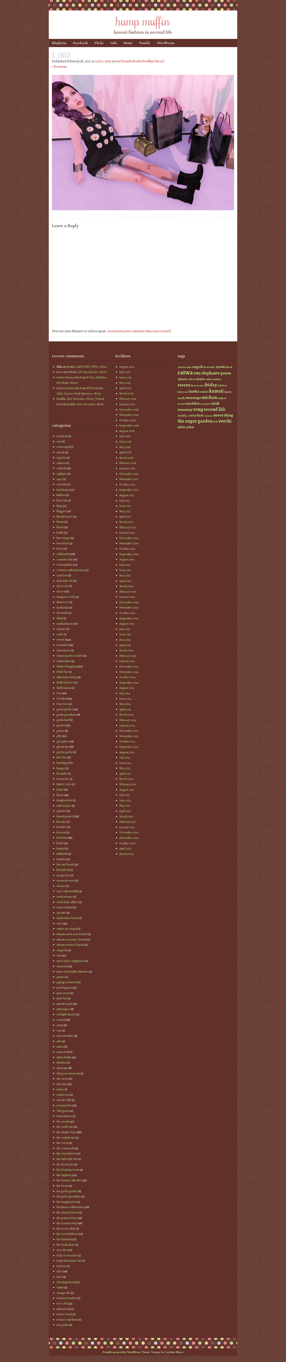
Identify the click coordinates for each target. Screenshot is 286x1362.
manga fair (63, 875)
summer (208, 415)
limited (61, 849)
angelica (199, 366)
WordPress (165, 43)
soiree (60, 1089)
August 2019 (126, 367)
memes (61, 886)
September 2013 (129, 747)
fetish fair (62, 672)
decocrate (63, 586)
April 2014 (125, 709)
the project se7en (67, 1218)
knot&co (62, 827)
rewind (61, 1020)
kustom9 (62, 838)
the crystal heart (66, 1154)
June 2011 (125, 800)
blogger (61, 511)
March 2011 (126, 817)
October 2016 (127, 549)
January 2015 (127, 661)
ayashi (220, 366)
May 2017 (124, 511)
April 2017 (125, 517)
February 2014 (127, 720)
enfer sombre (213, 379)
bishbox (61, 495)
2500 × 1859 (103, 61)
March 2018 (126, 458)
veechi (225, 421)
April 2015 (125, 645)
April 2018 (125, 452)
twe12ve (61, 1266)
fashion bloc (64, 661)
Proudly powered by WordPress (121, 1352)
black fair (62, 500)
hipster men (64, 784)
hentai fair (63, 779)
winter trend (64, 1314)
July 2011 (124, 795)
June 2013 (125, 763)
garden (61, 725)
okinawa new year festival (72, 934)
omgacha (62, 950)
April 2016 (125, 581)
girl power (63, 741)
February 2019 (127, 399)
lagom (227, 391)
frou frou (62, 704)
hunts (60, 795)
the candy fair (65, 1127)
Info (113, 43)
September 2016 (129, 554)
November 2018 (129, 415)
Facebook (80, 43)
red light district (66, 1014)
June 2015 (125, 634)
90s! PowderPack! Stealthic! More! (139, 61)
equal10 (61, 629)
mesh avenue (65, 897)
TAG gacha (63, 1111)
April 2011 (125, 811)
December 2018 (129, 410)
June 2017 (125, 506)
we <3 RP (62, 1304)
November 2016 (128, 543)
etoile (60, 634)
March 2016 (126, 586)
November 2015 (128, 608)
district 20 (63, 602)
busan (60, 549)
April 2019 (125, 388)
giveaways (63, 747)
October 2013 (127, 741)
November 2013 (128, 736)
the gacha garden (67, 1191)
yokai (190, 427)
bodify (60, 533)
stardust (197, 415)
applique (62, 474)
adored (182, 367)
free (59, 693)
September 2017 (129, 490)
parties (61, 977)
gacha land (63, 720)
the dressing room (68, 1170)
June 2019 (125, 377)
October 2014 (127, 677)
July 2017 (124, 501)
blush (60, 527)
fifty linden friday (67, 677)
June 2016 (125, 570)
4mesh (61, 452)
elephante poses (216, 373)
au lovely (62, 484)
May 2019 (125, 383)
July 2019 (124, 372)
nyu (202, 403)
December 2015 (128, 602)
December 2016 (128, 538)
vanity (60, 1287)
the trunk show (66, 1245)
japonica (61, 811)
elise (191, 379)
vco (215, 421)
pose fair (62, 998)
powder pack (64, 1004)
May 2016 (124, 576)
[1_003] (143, 209)
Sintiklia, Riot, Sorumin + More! (85, 404)
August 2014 (126, 688)
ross (59, 1031)
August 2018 (126, 431)
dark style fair (65, 581)
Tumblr (145, 43)
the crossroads (65, 1148)
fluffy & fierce (65, 682)
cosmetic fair (64, 559)
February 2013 (127, 784)
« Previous (59, 66)
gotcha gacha (64, 752)
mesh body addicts (67, 902)
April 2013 (125, 774)
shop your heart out (68, 1073)
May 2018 (125, 447)
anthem (61, 463)
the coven (62, 1143)
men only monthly (67, 891)
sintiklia (182, 415)
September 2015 (129, 618)
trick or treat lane (67, 1255)
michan (209, 397)
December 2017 (128, 474)
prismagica (63, 1009)
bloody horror (65, 517)
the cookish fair (66, 1138)
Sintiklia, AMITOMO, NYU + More (86, 367)
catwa (185, 372)
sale (59, 1041)
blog (59, 506)
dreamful (62, 613)
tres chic (62, 1250)
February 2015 (127, 656)
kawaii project (65, 816)
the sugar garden (195, 421)
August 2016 (126, 559)
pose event (63, 993)
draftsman (63, 608)
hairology (62, 763)
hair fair (61, 757)
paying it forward (67, 982)
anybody (61, 468)
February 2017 (127, 527)
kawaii (216, 390)
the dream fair (65, 1164)
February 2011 (127, 822)
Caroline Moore (174, 1352)
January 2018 (127, 468)
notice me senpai (67, 929)
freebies (61, 699)
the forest (62, 1186)
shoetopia (62, 1068)
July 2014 (124, 693)
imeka (193, 391)
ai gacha (61, 458)
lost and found (65, 864)
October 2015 (127, 613)
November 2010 (129, 838)
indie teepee (64, 806)
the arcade (63, 1122)
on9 (59, 955)
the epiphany (64, 1175)
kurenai (61, 832)
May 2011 (124, 806)
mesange (193, 397)
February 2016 (127, 592)
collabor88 (63, 554)
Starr (60, 372)
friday (211, 385)
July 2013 (124, 758)
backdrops (63, 490)
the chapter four (66, 1132)
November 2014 (129, 672)
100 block (62, 436)
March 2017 (126, 522)
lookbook (62, 854)
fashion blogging (67, 666)
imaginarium (64, 800)
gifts (59, 736)
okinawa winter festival (70, 945)
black (229, 367)
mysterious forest (67, 918)
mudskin (193, 403)
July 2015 (124, 629)
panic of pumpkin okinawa (72, 972)
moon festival (65, 907)
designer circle (66, 597)
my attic (61, 913)
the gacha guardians (69, 1196)
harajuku (62, 773)
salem (60, 1047)
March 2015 (126, 650)
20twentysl (63, 447)
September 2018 (129, 426)
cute (197, 373)
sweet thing (223, 415)
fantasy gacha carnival (70, 656)
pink (215, 403)
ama (189, 367)
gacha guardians (66, 715)
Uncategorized (66, 1282)
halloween (183, 391)
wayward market (67, 1298)
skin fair (61, 1084)
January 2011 (127, 827)
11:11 (59, 441)
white (182, 427)
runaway (185, 409)
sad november (65, 1036)
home (60, 790)
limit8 (60, 843)
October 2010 (127, 843)
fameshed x (64, 650)
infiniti (204, 392)
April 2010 (125, 849)
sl (189, 415)
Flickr (99, 43)
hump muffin (143, 20)
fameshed (62, 645)
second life (214, 409)
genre (60, 731)
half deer (222, 385)
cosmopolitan (65, 565)
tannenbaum (64, 1116)
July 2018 (124, 436)
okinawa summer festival (72, 940)
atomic (210, 367)
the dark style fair (67, 1159)
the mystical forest (68, 1213)
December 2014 (129, 667)
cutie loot (62, 575)
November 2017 (128, 479)
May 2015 (124, 640)
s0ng (198, 409)
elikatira (183, 379)
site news (62, 1079)
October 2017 (127, 485)
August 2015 (126, 624)
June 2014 (125, 699)
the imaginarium (67, 1202)
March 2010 (126, 854)
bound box (63, 543)
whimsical (62, 1309)
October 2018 (127, 420)
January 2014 (127, 726)
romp (60, 1025)
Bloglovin (59, 43)
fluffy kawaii (64, 688)
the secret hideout (67, 1234)
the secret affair (66, 1229)
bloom (60, 522)
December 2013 (128, 731)
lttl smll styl (63, 870)
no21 (59, 923)
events (60, 640)
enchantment (65, 624)
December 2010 (129, 832)
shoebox (61, 1063)
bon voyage (63, 538)
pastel (208, 403)
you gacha (63, 1325)
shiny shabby (64, 1057)
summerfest (64, 1105)
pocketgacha (64, 988)
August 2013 (126, 752)
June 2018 (125, 442)
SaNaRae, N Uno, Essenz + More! (87, 372)
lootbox (61, 859)
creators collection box (70, 570)
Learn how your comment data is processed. (139, 331)
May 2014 (125, 704)
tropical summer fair (69, 1261)
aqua (59, 479)
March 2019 (126, 394)
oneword (62, 966)
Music (128, 43)
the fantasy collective (69, 1180)
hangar (61, 768)
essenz (184, 385)
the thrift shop (65, 1239)
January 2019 (127, 404)
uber (59, 1271)
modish (181, 403)
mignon (222, 398)
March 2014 (126, 715)
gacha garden (65, 709)
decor (60, 591)
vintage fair (63, 1293)
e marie (199, 379)
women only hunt (67, 1320)
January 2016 (127, 597)
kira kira (61, 822)
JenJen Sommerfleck (69, 377)
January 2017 (127, 533)
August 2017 (126, 495)
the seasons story (67, 1223)
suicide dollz (64, 1100)
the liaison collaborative (70, 1207)
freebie (200, 385)
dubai (60, 618)
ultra (59, 1277)
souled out (63, 1095)
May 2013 (124, 768)
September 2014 (129, 683)
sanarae (61, 1052)
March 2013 (126, 779)
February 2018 (127, 463)
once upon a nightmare (71, 961)
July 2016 (124, 565)
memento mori (66, 881)
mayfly (181, 398)
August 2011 (126, 790)
